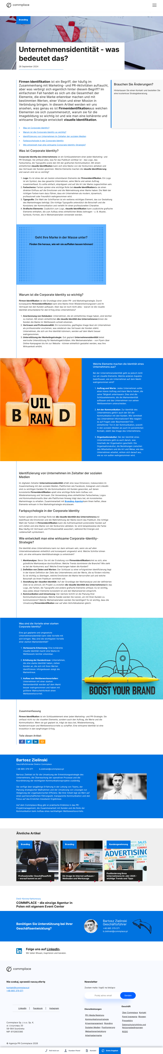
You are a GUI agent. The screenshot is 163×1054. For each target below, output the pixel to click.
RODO (125, 1031)
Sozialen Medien (92, 1027)
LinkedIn (53, 949)
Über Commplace (130, 1012)
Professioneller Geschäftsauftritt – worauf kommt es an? (34, 877)
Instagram (54, 1008)
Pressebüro (127, 1020)
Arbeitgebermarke (93, 1035)
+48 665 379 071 (111, 928)
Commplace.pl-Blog (17, 5)
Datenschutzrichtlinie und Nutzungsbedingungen (134, 1026)
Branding (23, 19)
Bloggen (142, 1016)
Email (42, 742)
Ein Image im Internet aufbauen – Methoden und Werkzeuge (79, 877)
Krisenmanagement (94, 1023)
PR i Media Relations (94, 1015)
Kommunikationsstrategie (97, 1019)
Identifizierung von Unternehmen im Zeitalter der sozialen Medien (54, 136)
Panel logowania (129, 1016)
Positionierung (108, 1027)
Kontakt (142, 1012)
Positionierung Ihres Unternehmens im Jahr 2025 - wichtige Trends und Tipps (122, 876)
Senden (128, 995)
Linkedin (35, 742)
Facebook (22, 742)
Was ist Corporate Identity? (36, 128)
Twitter (29, 742)
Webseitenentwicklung (95, 1031)
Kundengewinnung (118, 844)
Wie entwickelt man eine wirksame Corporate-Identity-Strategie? (54, 145)
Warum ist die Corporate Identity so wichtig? (44, 132)
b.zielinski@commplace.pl (51, 769)
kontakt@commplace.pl (17, 987)
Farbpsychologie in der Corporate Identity (43, 140)
